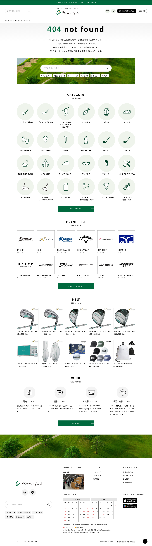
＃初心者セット (60, 76)
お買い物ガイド (128, 472)
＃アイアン (85, 76)
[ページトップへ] (145, 541)
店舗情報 (142, 11)
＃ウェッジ (95, 76)
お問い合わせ (127, 482)
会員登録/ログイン (128, 11)
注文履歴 (96, 479)
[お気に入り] (107, 11)
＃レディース (73, 76)
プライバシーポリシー (106, 541)
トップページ (9, 20)
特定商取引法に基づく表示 (126, 542)
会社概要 (126, 479)
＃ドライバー (46, 76)
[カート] (113, 11)
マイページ (97, 472)
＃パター (105, 76)
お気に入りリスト (99, 475)
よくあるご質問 (128, 475)
